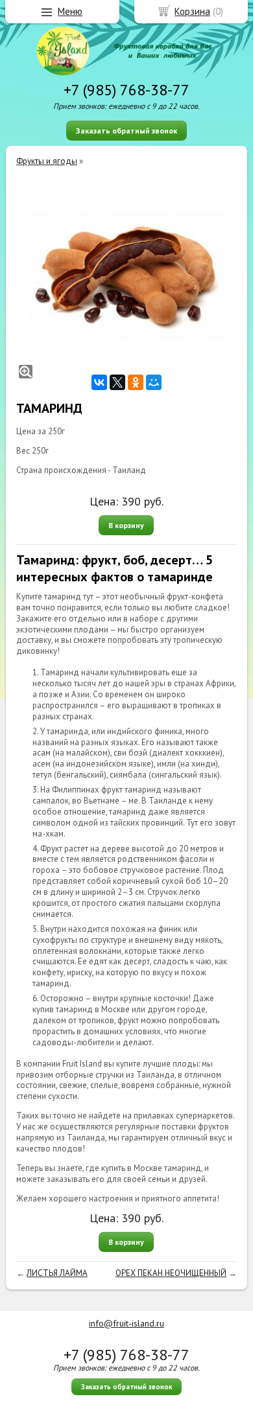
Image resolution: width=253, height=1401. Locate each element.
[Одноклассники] (135, 382)
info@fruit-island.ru (126, 1323)
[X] (117, 382)
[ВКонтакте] (99, 382)
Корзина (192, 11)
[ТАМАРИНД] (126, 277)
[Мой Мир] (154, 382)
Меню (70, 11)
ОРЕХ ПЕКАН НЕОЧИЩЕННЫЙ (170, 1273)
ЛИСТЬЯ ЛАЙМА (57, 1273)
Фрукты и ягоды (46, 161)
